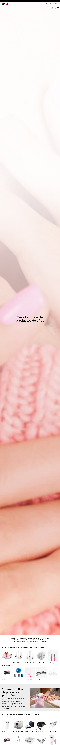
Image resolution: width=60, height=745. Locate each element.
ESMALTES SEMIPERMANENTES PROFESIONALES (7, 664)
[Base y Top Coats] (18, 655)
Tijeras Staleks (28, 679)
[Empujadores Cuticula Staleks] (53, 655)
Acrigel (3, 731)
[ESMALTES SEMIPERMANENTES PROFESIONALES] (7, 655)
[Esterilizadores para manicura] (18, 725)
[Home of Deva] (5, 4)
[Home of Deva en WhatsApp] (48, 3)
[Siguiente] (50, 8)
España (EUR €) (54, 3)
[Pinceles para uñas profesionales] (53, 725)
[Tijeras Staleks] (30, 672)
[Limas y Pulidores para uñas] (41, 672)
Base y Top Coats (17, 662)
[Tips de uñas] (53, 672)
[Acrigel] (7, 725)
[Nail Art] (18, 672)
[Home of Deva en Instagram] (46, 3)
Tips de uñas (51, 679)
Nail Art (15, 679)
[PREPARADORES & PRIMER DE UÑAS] (30, 655)
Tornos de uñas (39, 731)
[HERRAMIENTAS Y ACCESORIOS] (41, 655)
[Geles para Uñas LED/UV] (7, 672)
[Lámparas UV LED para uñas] (30, 725)
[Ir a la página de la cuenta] (55, 8)
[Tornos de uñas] (41, 725)
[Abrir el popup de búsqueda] (52, 8)
